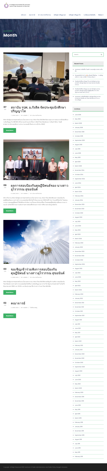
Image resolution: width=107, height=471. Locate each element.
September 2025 (80, 140)
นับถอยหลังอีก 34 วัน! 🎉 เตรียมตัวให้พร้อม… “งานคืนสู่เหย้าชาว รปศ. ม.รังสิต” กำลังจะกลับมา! (89, 76)
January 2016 (79, 426)
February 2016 (79, 422)
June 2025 (78, 153)
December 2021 (79, 303)
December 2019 (79, 397)
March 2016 (78, 418)
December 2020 (79, 354)
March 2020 (78, 388)
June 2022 (78, 277)
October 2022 (79, 260)
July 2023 (77, 221)
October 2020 (79, 362)
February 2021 (79, 345)
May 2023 (78, 230)
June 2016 (78, 405)
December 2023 (79, 204)
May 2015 (77, 452)
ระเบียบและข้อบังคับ (89, 15)
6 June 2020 (15, 193)
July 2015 (77, 444)
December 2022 (79, 251)
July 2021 (77, 324)
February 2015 (79, 456)
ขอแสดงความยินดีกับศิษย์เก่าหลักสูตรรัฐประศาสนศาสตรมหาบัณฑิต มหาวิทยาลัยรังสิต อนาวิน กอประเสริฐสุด (88, 98)
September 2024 (80, 179)
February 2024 (79, 196)
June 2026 (78, 115)
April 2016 (77, 414)
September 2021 (79, 315)
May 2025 (78, 157)
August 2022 (78, 268)
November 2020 (79, 358)
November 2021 (79, 307)
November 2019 (79, 401)
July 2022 (77, 273)
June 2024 (78, 183)
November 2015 (79, 431)
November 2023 (79, 209)
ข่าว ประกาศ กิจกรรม (44, 15)
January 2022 (79, 298)
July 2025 (77, 149)
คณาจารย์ (32, 15)
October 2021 (79, 311)
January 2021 (78, 350)
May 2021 (77, 332)
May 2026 (78, 119)
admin (25, 115)
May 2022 (78, 281)
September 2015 (79, 435)
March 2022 (78, 290)
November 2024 (79, 170)
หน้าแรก (23, 15)
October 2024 (79, 174)
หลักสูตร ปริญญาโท (75, 15)
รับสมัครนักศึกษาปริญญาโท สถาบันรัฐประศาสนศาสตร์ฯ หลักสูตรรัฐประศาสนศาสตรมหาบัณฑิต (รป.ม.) (87, 82)
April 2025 (78, 162)
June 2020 (78, 379)
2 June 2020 (15, 307)
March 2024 (78, 191)
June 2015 (78, 448)
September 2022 (80, 264)
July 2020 (77, 375)
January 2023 (79, 247)
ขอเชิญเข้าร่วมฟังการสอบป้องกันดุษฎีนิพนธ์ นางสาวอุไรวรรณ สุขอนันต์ (38, 271)
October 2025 (79, 136)
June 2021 (78, 328)
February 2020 (79, 392)
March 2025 (78, 166)
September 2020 (80, 367)
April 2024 (78, 187)
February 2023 (79, 243)
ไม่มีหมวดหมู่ (33, 307)
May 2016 (77, 409)
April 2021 (77, 337)
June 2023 (78, 226)
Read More (9, 130)
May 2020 (78, 384)
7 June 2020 (15, 115)
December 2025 (79, 132)
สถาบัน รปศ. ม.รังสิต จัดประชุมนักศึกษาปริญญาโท (38, 109)
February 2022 (79, 294)
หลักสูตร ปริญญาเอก (60, 15)
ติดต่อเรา (101, 15)
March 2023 (78, 238)
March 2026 (78, 123)
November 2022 (79, 256)
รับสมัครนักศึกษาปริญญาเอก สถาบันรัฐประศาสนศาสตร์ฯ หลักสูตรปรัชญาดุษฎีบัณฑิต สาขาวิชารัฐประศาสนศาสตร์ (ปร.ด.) (87, 90)
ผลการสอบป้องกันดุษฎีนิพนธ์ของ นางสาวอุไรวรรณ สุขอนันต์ (39, 187)
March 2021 (78, 341)
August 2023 (78, 217)
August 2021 (78, 320)
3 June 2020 (15, 277)
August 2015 (78, 439)
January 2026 (79, 127)
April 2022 (78, 285)
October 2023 (79, 213)
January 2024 (79, 200)
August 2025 (78, 144)
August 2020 (78, 371)
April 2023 (78, 234)
